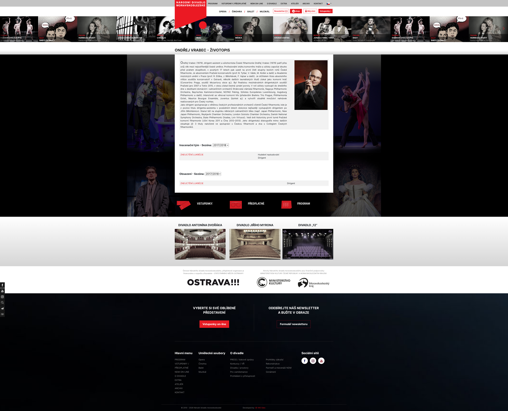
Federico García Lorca (244, 40)
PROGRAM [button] (212, 3)
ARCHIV (179, 388)
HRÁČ (160, 38)
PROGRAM (303, 203)
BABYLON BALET (9, 40)
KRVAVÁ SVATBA (243, 38)
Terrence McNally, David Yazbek (365, 40)
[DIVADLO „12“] (307, 244)
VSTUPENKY (205, 203)
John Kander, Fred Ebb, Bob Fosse (131, 40)
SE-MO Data (260, 408)
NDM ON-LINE (182, 372)
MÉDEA (200, 38)
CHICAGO (123, 38)
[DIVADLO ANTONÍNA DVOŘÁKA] (200, 244)
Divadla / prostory (239, 367)
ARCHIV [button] (306, 3)
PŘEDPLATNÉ (256, 203)
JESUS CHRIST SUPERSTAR (92, 38)
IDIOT (317, 38)
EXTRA (178, 380)
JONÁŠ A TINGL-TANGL (286, 38)
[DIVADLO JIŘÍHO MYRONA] (255, 244)
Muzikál (202, 372)
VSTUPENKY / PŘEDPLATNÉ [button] (233, 3)
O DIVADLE (180, 376)
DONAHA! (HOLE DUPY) (364, 38)
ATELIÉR (179, 384)
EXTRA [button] (284, 3)
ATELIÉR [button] (295, 3)
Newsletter (279, 11)
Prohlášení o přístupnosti (242, 376)
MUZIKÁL (265, 11)
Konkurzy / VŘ (237, 363)
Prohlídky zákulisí (274, 359)
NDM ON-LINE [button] (256, 3)
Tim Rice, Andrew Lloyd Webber (91, 40)
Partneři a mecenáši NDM (278, 367)
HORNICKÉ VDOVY (48, 38)
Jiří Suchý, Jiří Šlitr (281, 40)
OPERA (222, 11)
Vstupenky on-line (214, 324)
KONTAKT (179, 392)
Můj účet (311, 11)
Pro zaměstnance (239, 372)
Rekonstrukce (273, 363)
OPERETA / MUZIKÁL (87, 35)
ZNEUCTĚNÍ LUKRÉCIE (191, 154)
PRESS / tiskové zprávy (242, 359)
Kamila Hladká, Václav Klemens (51, 40)
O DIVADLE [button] (272, 3)
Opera (202, 359)
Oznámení (271, 372)
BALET (250, 11)
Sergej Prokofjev (164, 40)
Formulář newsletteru (293, 324)
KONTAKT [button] (318, 3)
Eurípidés (200, 40)
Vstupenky (325, 11)
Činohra (202, 363)
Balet (201, 367)
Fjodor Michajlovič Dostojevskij (326, 40)
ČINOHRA (237, 11)
